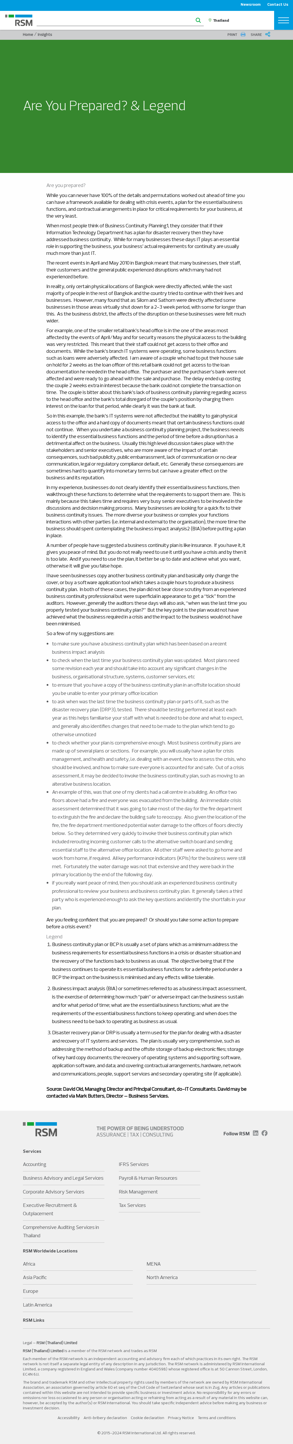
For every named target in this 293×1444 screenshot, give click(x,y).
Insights (45, 34)
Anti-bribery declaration (105, 1417)
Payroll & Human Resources (148, 1178)
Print (232, 34)
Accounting (34, 1164)
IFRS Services (134, 1164)
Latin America (37, 1304)
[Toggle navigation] (283, 20)
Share (256, 34)
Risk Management (138, 1191)
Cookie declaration (147, 1417)
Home (28, 34)
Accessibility (69, 1417)
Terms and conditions (217, 1417)
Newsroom (251, 4)
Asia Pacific (35, 1277)
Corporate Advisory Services (53, 1191)
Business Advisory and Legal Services (63, 1178)
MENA (153, 1263)
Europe (30, 1291)
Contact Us (277, 4)
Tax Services (132, 1205)
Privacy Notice (181, 1417)
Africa (29, 1263)
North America (162, 1277)
